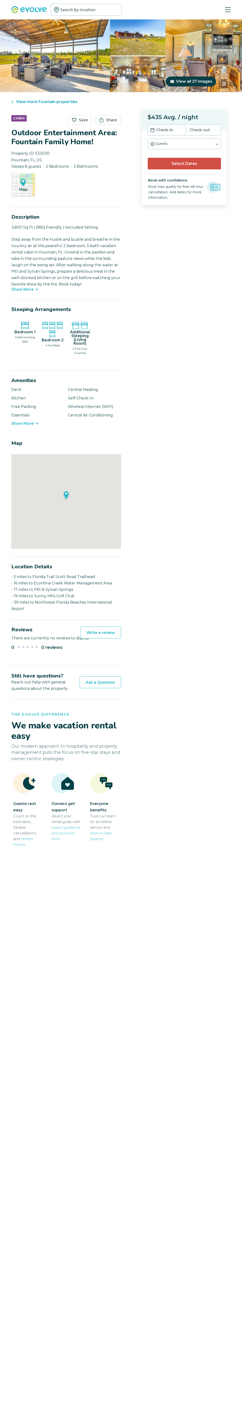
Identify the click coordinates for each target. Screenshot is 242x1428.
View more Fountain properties (47, 101)
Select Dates (184, 163)
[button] (184, 144)
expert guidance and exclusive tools (66, 833)
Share (111, 120)
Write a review (100, 632)
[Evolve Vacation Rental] (29, 10)
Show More (22, 289)
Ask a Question (100, 682)
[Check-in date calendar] (152, 130)
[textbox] (86, 10)
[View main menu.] (228, 10)
